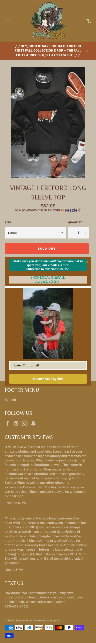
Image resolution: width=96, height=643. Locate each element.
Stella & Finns (23, 620)
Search (10, 400)
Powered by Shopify (46, 620)
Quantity (75, 222)
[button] (48, 210)
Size (8, 222)
